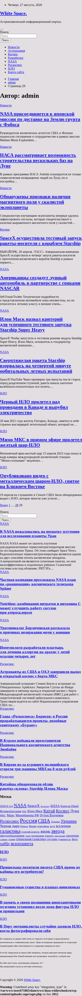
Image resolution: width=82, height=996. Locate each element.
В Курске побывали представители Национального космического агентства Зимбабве (35, 744)
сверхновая (59, 836)
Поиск (4, 32)
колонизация (37, 835)
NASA (12, 61)
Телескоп (55, 821)
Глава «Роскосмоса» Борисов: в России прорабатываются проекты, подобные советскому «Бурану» (34, 720)
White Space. (13, 13)
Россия (28, 820)
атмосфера (43, 826)
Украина (69, 821)
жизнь (45, 831)
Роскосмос (15, 65)
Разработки (15, 57)
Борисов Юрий (70, 806)
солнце (11, 839)
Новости (14, 47)
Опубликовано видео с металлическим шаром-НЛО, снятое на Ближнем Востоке (39, 481)
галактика (10, 831)
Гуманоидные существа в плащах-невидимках (40, 887)
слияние (4, 839)
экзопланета (21, 843)
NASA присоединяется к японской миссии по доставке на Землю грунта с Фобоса (40, 119)
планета (49, 835)
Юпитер (24, 826)
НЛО (11, 68)
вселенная (63, 826)
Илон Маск (35, 811)
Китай (49, 810)
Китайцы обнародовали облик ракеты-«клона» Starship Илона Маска (34, 786)
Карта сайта (16, 72)
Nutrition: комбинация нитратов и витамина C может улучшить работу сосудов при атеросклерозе (40, 608)
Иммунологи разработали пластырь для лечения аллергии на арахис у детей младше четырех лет (35, 651)
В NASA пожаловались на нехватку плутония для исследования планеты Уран (39, 533)
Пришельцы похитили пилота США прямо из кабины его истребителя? (40, 869)
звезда (57, 831)
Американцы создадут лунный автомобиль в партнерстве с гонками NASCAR (40, 283)
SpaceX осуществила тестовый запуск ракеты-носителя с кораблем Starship (41, 240)
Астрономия (16, 50)
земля (28, 836)
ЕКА (24, 811)
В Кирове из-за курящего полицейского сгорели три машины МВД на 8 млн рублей (38, 766)
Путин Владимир (51, 815)
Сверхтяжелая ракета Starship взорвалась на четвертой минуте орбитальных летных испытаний (36, 366)
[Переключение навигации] (1, 29)
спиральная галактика (31, 839)
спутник (52, 839)
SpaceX (33, 806)
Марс (11, 815)
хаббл (5, 843)
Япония (32, 826)
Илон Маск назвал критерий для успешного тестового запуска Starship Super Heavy (35, 324)
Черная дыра (10, 826)
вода (52, 826)
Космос (13, 54)
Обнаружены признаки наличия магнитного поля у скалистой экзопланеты (35, 202)
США (44, 821)
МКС (3, 815)
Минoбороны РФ (27, 815)
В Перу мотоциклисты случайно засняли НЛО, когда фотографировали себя (41, 928)
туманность (64, 839)
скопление (72, 835)
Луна (74, 811)
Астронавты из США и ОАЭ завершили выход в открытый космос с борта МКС (40, 674)
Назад (4, 505)
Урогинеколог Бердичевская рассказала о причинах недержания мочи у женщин (35, 630)
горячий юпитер (30, 831)
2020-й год (6, 806)
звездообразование (12, 835)
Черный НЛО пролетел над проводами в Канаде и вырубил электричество (34, 407)
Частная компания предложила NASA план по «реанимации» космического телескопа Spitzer (38, 584)
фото (75, 839)
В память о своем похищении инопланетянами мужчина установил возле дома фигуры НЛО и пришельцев (40, 906)
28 (16, 505)
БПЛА (55, 806)
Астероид (45, 806)
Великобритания (10, 811)
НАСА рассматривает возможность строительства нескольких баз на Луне (38, 160)
